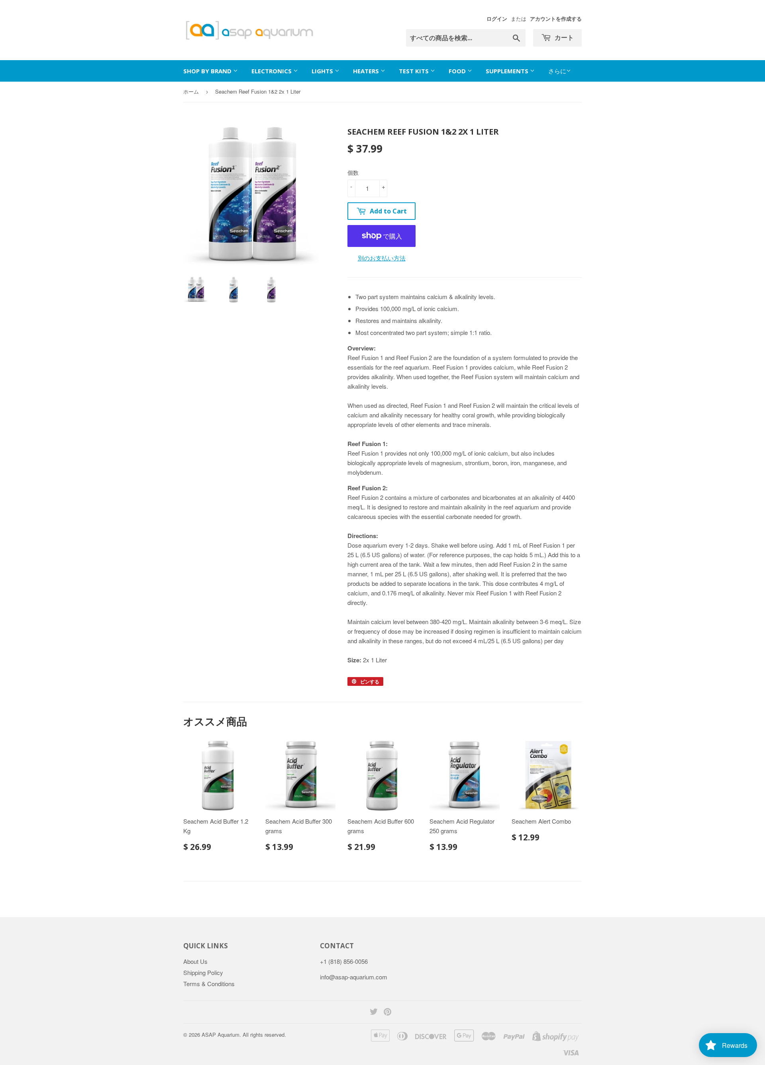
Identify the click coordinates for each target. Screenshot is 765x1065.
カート (563, 37)
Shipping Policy (203, 972)
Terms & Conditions (209, 983)
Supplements (508, 71)
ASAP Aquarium (220, 1034)
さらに (557, 71)
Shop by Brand (208, 71)
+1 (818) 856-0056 (344, 961)
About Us (195, 961)
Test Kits (414, 71)
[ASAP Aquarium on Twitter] (374, 1012)
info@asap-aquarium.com (353, 977)
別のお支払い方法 (382, 258)
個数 (353, 172)
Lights (323, 71)
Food (458, 71)
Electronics (272, 71)
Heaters (367, 71)
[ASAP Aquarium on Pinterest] (387, 1012)
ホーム (191, 91)
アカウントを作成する (556, 18)
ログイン (496, 18)
